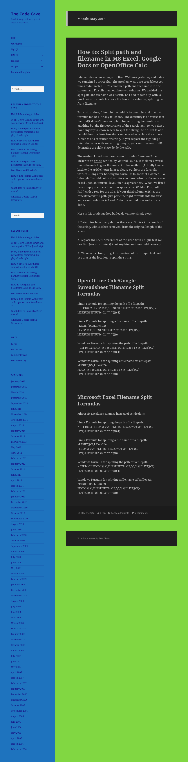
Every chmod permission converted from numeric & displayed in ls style (26, 132)
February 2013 (19, 441)
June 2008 (16, 612)
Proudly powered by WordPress (93, 538)
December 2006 (19, 694)
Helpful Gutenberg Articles (25, 114)
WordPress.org (18, 360)
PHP (13, 38)
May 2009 (16, 568)
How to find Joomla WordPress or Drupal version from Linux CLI (27, 179)
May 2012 (16, 447)
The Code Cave (25, 13)
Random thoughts (20, 72)
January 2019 (18, 381)
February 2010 (19, 535)
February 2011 (19, 491)
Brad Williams (127, 77)
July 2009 (16, 557)
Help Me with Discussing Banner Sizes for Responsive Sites (25, 153)
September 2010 (19, 518)
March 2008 (17, 623)
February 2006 (19, 749)
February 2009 (19, 579)
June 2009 (16, 562)
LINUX (14, 55)
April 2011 (16, 480)
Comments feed (19, 355)
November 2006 (19, 699)
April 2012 (16, 452)
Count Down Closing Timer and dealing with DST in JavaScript (27, 121)
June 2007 (16, 661)
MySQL (15, 49)
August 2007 (17, 650)
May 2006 (16, 732)
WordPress (16, 43)
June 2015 (16, 408)
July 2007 (16, 656)
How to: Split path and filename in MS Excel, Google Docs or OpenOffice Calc (119, 58)
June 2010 (16, 529)
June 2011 (16, 474)
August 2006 (17, 716)
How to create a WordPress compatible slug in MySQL (25, 142)
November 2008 (19, 595)
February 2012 (19, 458)
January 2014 (18, 430)
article (98, 161)
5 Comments (141, 512)
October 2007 (18, 645)
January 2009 (18, 584)
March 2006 (17, 743)
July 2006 (16, 721)
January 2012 (18, 463)
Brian (103, 512)
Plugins (15, 60)
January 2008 (18, 634)
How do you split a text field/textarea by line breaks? (26, 163)
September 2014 (19, 419)
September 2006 (19, 710)
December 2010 (19, 502)
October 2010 (18, 513)
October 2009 (18, 540)
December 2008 (19, 590)
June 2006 (16, 727)
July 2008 (16, 606)
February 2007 (19, 683)
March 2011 (17, 485)
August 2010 (17, 524)
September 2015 (19, 403)
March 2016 (17, 392)
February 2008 (19, 628)
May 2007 (16, 667)
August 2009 (17, 551)
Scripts (14, 66)
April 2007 (16, 672)
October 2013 (18, 436)
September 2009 (19, 546)
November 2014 (19, 414)
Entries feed (17, 349)
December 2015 (19, 397)
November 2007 (19, 639)
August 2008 (17, 601)
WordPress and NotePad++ (25, 170)
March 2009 (17, 573)
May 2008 (16, 617)
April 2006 (16, 738)
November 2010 (19, 507)
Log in (14, 344)
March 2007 (17, 677)
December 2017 (19, 386)
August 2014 (17, 425)
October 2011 (18, 469)
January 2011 (18, 496)
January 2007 (18, 688)
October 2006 (18, 705)
